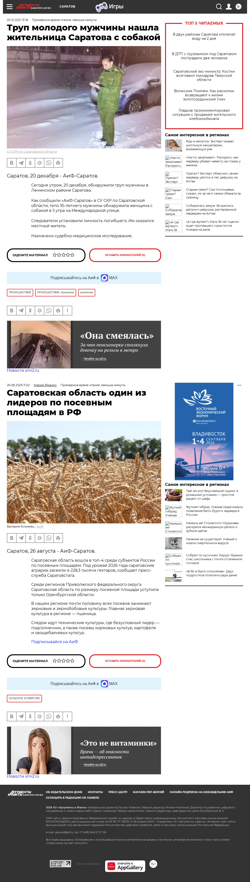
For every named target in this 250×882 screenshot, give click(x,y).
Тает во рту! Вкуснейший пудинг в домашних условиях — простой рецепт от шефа (212, 494)
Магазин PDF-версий (148, 792)
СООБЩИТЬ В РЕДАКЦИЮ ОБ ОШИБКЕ (72, 797)
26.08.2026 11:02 (18, 385)
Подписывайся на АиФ (54, 641)
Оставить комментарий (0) (125, 255)
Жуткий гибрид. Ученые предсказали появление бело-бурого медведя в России (214, 511)
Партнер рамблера (88, 863)
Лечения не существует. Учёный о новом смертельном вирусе (211, 541)
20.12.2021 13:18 (17, 20)
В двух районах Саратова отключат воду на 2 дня (204, 36)
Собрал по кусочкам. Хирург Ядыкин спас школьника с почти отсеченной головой (214, 559)
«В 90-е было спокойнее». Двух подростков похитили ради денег (212, 573)
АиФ (40, 526)
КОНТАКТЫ (95, 792)
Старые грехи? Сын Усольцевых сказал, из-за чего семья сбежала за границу (213, 193)
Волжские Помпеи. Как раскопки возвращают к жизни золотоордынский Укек (204, 95)
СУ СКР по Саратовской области (32, 151)
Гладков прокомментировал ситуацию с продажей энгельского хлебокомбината (204, 114)
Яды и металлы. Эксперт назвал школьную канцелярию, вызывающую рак (210, 145)
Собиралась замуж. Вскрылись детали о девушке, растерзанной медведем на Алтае (211, 209)
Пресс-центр (117, 792)
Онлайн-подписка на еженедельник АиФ (201, 792)
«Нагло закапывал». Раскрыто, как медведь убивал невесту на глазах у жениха (213, 161)
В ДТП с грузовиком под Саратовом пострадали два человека (204, 56)
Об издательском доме (64, 792)
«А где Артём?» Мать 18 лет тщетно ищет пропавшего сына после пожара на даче (212, 225)
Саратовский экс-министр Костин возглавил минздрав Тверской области (204, 75)
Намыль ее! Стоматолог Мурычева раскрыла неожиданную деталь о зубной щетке (212, 527)
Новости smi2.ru (23, 370)
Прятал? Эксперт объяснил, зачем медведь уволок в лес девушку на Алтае (212, 177)
